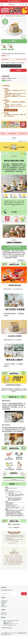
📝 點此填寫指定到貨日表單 (10, 110)
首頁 (2, 16)
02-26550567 (9, 622)
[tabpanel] (14, 356)
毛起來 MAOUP (7, 633)
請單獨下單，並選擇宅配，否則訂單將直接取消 (11, 65)
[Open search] (21, 4)
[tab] (14, 138)
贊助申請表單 (9, 627)
